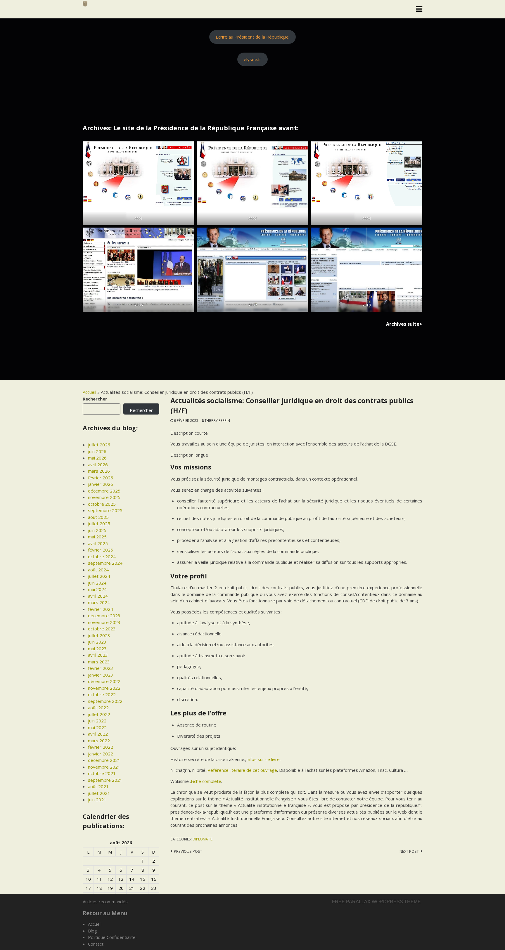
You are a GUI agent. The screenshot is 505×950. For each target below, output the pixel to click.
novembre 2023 (104, 622)
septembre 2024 (105, 563)
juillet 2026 (99, 445)
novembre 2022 (104, 688)
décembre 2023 (104, 615)
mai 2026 (97, 458)
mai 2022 (97, 727)
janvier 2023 (100, 675)
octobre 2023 (102, 629)
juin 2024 (97, 583)
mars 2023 (99, 662)
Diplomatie (202, 839)
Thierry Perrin (217, 420)
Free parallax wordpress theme (376, 901)
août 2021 (98, 786)
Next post (409, 851)
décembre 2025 (104, 491)
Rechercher (95, 399)
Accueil (89, 392)
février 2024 (100, 609)
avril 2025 (98, 543)
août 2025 (98, 517)
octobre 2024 (102, 556)
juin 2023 (97, 642)
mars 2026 (99, 471)
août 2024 (98, 570)
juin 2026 (97, 451)
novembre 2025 (104, 497)
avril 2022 (98, 734)
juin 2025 (97, 530)
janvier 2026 (100, 484)
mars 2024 (99, 602)
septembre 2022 (105, 701)
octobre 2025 (102, 504)
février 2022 (100, 747)
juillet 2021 (99, 793)
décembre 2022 (104, 681)
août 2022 (98, 707)
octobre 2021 (102, 773)
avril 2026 (98, 464)
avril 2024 (98, 596)
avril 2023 (98, 655)
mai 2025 (97, 537)
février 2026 (100, 478)
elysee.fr (252, 59)
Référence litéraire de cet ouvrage (242, 770)
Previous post (188, 851)
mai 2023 (97, 648)
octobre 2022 (102, 694)
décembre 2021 (104, 760)
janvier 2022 (100, 754)
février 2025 (100, 550)
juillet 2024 (99, 576)
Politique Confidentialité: (112, 937)
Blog (92, 931)
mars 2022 (99, 740)
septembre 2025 (105, 510)
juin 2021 (97, 799)
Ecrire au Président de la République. (253, 37)
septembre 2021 (105, 780)
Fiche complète (206, 781)
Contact (95, 944)
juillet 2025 (99, 523)
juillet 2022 (99, 714)
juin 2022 (97, 721)
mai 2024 (97, 589)
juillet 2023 (99, 635)
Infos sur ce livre (263, 759)
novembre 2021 (104, 767)
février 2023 (100, 668)
